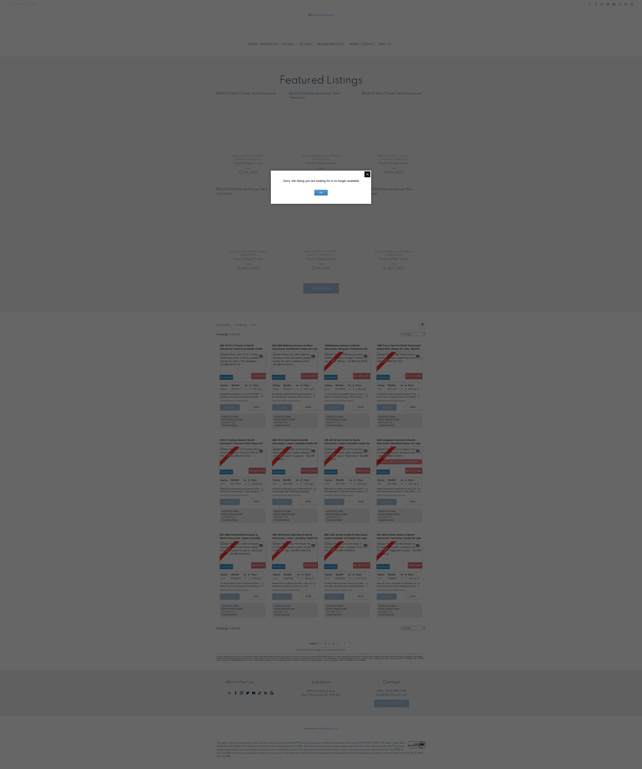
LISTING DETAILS (230, 407)
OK (321, 192)
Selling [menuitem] (305, 44)
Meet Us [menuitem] (385, 44)
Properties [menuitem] (268, 44)
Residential (241, 324)
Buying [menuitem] (288, 44)
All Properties (224, 324)
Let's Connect (391, 703)
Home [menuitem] (252, 44)
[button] (22, 4)
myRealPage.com (328, 729)
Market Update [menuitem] (361, 44)
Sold (253, 324)
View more (321, 288)
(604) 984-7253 (24, 4)
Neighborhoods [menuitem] (330, 44)
